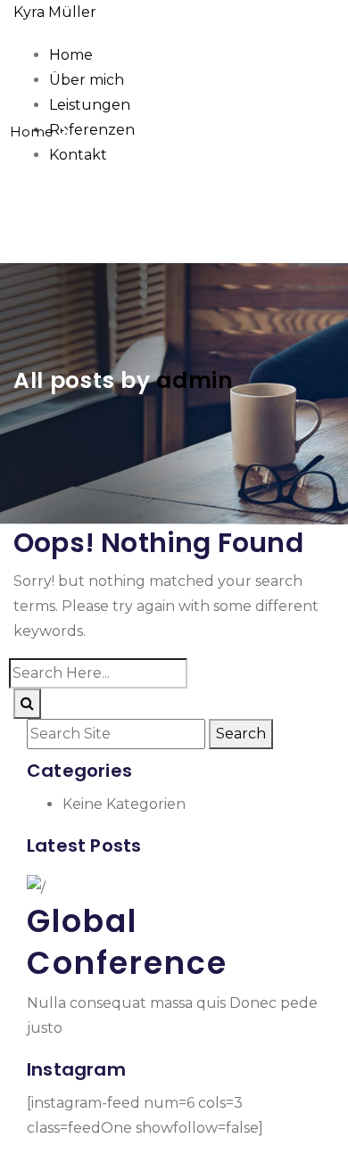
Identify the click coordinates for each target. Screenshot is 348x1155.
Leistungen (89, 104)
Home (71, 54)
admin (195, 380)
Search (241, 733)
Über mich (86, 79)
